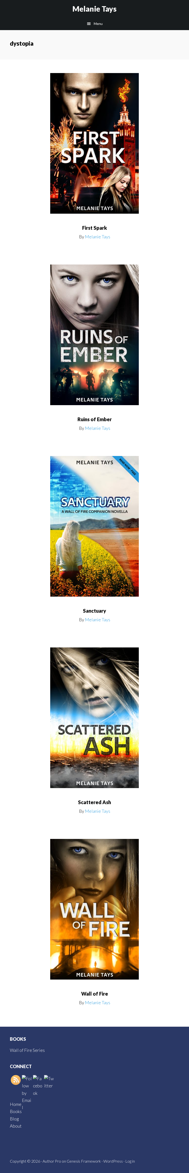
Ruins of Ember (95, 419)
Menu (98, 23)
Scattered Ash (94, 802)
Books (16, 1111)
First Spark (94, 228)
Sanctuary (94, 611)
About (16, 1126)
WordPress (113, 1161)
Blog (14, 1118)
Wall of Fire (94, 994)
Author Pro (52, 1161)
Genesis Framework (84, 1161)
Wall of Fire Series (27, 1050)
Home (15, 1104)
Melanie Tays (94, 8)
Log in (130, 1161)
